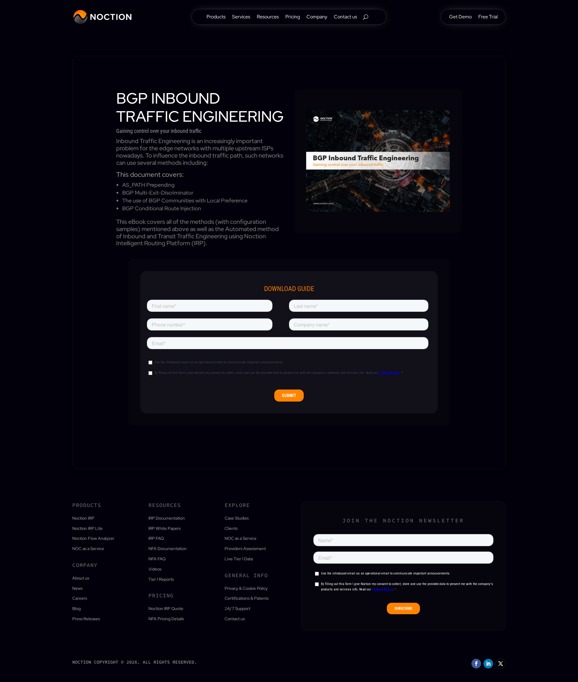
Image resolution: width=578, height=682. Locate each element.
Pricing (292, 17)
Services (241, 17)
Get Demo (460, 17)
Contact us (345, 17)
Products (216, 17)
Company (316, 17)
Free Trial (488, 17)
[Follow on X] (501, 664)
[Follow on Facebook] (476, 663)
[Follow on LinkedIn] (488, 663)
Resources (268, 17)
